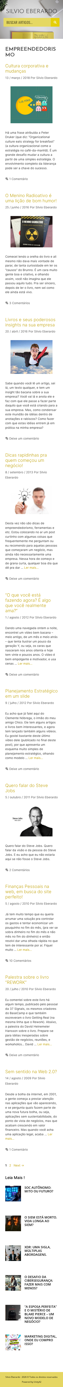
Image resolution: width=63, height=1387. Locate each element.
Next (19, 1165)
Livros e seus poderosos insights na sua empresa (30, 322)
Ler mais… (31, 567)
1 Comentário (18, 179)
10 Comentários (20, 960)
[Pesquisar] (55, 22)
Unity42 (37, 1381)
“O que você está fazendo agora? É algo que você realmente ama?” (28, 602)
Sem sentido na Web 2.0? (31, 1071)
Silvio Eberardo (31, 11)
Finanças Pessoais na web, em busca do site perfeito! (28, 891)
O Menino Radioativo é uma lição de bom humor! (31, 198)
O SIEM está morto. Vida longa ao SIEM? (40, 1221)
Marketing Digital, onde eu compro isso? (40, 1340)
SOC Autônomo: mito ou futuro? (38, 1189)
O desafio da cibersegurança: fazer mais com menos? (38, 1282)
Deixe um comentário (24, 438)
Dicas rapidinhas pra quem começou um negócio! (26, 460)
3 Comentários (19, 303)
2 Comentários (19, 870)
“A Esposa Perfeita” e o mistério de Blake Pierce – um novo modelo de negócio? (40, 1314)
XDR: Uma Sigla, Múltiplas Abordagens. (37, 1251)
